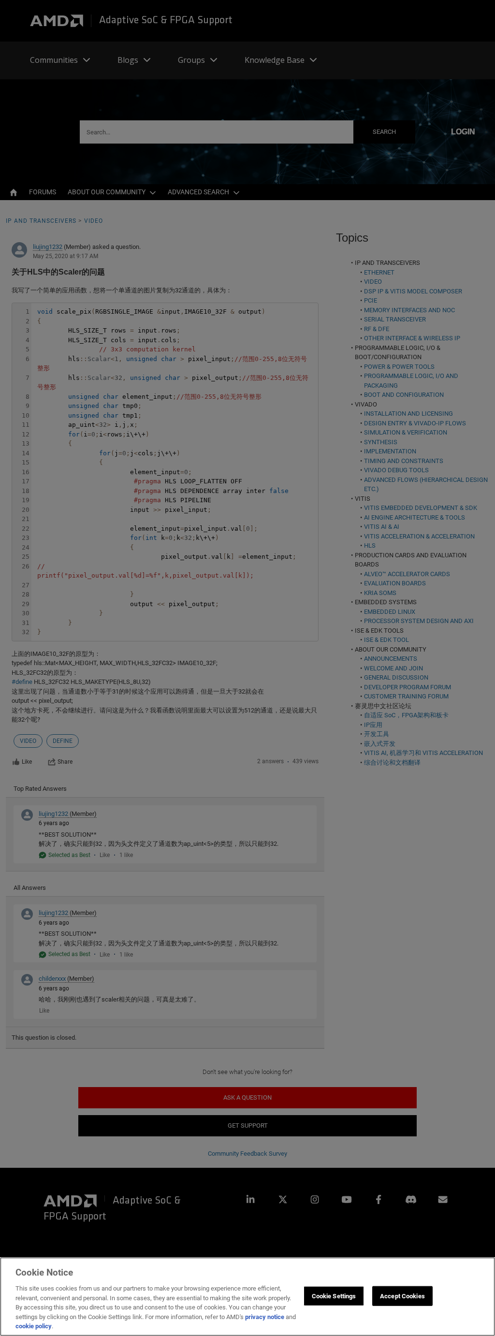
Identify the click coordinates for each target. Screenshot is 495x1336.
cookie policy (33, 1326)
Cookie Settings (334, 1295)
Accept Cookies (402, 1295)
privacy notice (264, 1317)
